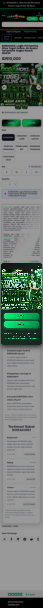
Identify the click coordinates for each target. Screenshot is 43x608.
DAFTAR (21, 324)
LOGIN (21, 316)
